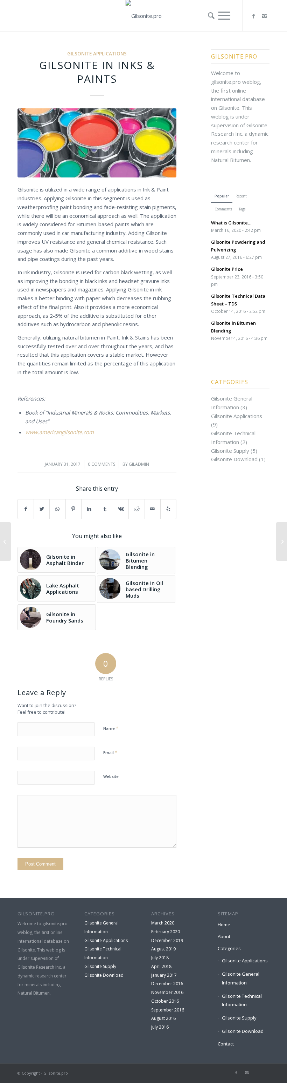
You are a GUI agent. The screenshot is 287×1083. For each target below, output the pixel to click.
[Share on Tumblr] (105, 509)
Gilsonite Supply (230, 450)
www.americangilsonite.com (59, 432)
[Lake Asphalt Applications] (5, 541)
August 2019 (163, 949)
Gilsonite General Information (240, 978)
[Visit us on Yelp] (168, 509)
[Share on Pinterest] (73, 509)
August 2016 (163, 1018)
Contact (226, 1044)
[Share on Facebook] (26, 509)
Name (110, 728)
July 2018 (160, 958)
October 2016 (165, 1001)
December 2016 (167, 984)
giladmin (139, 464)
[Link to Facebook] (253, 16)
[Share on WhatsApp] (57, 509)
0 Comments (101, 464)
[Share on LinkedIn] (89, 509)
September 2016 (167, 1010)
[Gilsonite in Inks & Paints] (97, 142)
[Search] (209, 15)
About (224, 936)
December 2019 (167, 940)
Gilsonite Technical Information (242, 1000)
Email (110, 752)
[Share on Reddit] (136, 509)
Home (224, 924)
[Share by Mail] (152, 509)
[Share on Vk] (120, 509)
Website (111, 776)
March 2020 (162, 923)
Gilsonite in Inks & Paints (97, 72)
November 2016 (167, 992)
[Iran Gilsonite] (281, 541)
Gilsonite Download (234, 459)
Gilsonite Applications (97, 54)
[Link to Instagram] (264, 16)
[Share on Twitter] (41, 509)
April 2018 (161, 966)
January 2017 (164, 975)
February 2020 (165, 932)
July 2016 (160, 1027)
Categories (229, 948)
